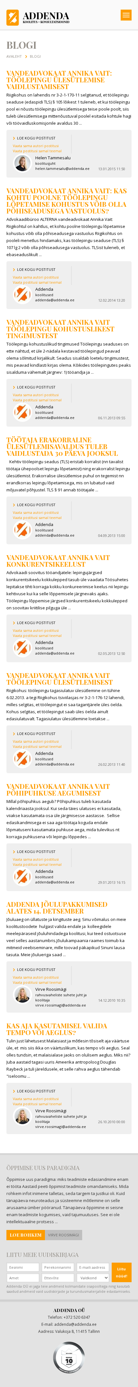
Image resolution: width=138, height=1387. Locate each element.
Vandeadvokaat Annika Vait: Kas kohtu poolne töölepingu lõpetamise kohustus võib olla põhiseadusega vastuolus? (66, 200)
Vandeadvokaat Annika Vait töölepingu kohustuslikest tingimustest (60, 328)
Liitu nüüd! (121, 1272)
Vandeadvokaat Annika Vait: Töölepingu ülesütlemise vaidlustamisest (59, 79)
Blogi (35, 56)
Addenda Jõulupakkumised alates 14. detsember (57, 907)
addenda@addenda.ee (75, 1324)
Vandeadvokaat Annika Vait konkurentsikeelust (58, 560)
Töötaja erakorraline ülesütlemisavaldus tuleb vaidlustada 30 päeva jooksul (62, 446)
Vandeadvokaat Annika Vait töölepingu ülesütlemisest (59, 678)
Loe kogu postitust (36, 138)
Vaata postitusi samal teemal (37, 150)
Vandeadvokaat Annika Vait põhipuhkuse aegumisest (58, 789)
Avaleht (14, 56)
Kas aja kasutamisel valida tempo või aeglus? (56, 1029)
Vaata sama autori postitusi (36, 145)
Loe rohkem (26, 1235)
